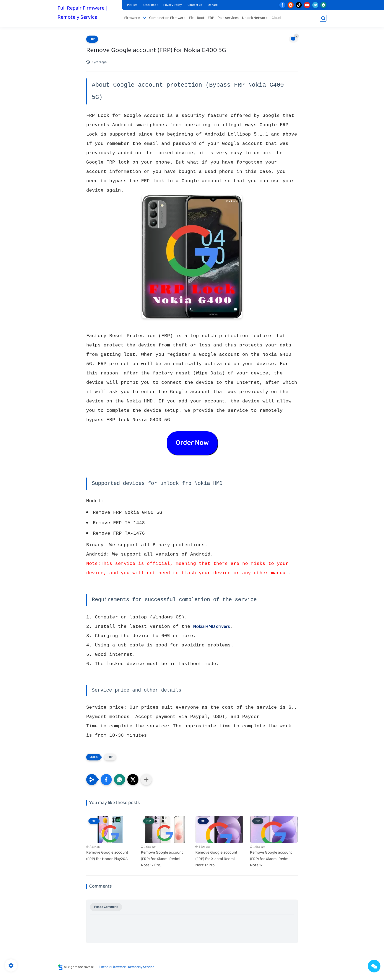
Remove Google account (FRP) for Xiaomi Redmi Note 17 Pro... (162, 859)
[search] (323, 18)
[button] (106, 779)
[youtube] (307, 5)
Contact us (195, 5)
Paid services (228, 18)
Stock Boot (150, 5)
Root (200, 18)
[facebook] (282, 5)
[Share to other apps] (146, 779)
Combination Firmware (167, 18)
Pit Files (132, 5)
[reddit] (291, 5)
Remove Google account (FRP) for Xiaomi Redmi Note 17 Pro (216, 859)
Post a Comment (106, 907)
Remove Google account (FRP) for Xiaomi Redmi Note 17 (271, 859)
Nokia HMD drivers (211, 627)
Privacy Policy (172, 5)
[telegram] (315, 5)
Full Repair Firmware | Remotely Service (82, 13)
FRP (211, 18)
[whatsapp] (323, 5)
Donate (213, 5)
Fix (191, 18)
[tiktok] (299, 5)
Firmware (132, 18)
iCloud (276, 18)
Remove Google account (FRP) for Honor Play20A (107, 856)
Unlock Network (254, 18)
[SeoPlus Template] (60, 967)
